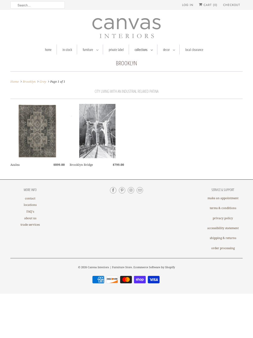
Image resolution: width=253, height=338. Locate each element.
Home (48, 49)
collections (141, 49)
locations (30, 205)
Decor (166, 49)
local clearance (194, 49)
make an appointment (223, 198)
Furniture (88, 49)
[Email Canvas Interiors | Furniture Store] (140, 190)
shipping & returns (223, 238)
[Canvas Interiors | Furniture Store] (126, 28)
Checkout (231, 5)
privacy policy (223, 218)
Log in (187, 5)
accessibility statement (223, 228)
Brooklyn (126, 63)
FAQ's (30, 211)
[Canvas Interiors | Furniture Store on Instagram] (131, 190)
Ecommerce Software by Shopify (154, 267)
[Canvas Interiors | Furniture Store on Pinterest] (122, 190)
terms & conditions (223, 208)
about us (30, 218)
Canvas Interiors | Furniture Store (110, 267)
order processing (223, 248)
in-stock (67, 49)
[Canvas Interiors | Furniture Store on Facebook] (113, 190)
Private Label (116, 49)
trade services (30, 224)
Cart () (209, 5)
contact (30, 198)
